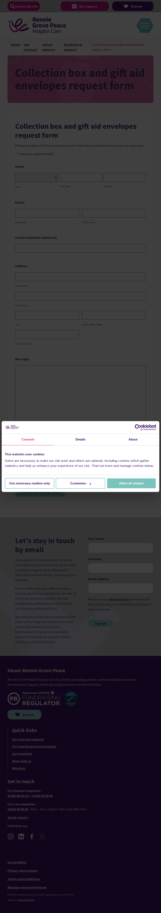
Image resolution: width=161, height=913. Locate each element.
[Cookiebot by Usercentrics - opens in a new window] (137, 427)
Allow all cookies (131, 483)
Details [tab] (80, 439)
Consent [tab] (28, 439)
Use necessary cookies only (29, 483)
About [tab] (133, 439)
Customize (78, 483)
